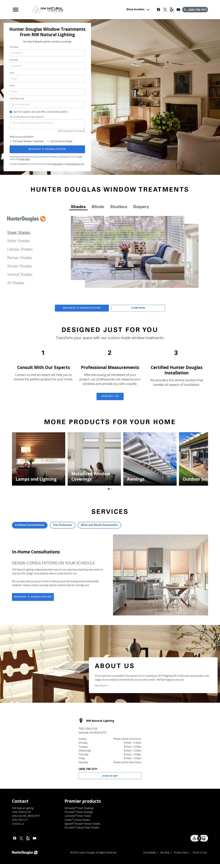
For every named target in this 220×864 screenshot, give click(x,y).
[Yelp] (171, 9)
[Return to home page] (70, 10)
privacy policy (24, 159)
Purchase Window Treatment (28, 141)
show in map (110, 775)
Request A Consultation (82, 308)
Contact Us (110, 396)
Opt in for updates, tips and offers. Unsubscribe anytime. (40, 111)
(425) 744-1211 (88, 769)
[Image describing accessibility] (199, 838)
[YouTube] (178, 9)
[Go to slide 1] (109, 489)
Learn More (138, 308)
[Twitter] (165, 9)
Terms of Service (73, 164)
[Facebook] (158, 9)
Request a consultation (33, 597)
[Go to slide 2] (111, 488)
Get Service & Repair (61, 141)
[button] (15, 9)
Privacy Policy (57, 164)
